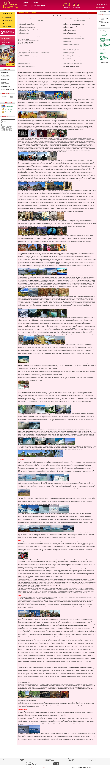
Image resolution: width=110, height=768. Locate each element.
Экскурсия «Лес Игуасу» (23, 39)
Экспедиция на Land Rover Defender (71, 66)
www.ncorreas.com (64, 687)
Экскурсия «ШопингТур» (23, 33)
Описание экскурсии (5, 75)
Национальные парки (5, 86)
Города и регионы (4, 73)
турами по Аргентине (48, 18)
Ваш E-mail (3, 121)
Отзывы (25, 2)
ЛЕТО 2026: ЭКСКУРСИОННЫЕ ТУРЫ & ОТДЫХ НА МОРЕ (104, 58)
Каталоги (25, 5)
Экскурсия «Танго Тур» (23, 26)
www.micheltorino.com (75, 625)
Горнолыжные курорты (5, 87)
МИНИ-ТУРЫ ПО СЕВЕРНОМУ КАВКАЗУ (103, 52)
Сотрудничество (45, 767)
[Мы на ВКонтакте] (78, 4)
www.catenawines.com (82, 688)
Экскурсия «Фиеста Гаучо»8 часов (26, 24)
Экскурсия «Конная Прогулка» (69, 30)
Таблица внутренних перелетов (7, 89)
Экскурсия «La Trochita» (68, 27)
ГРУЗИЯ (102, 19)
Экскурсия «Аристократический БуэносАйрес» (28, 29)
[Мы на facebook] (74, 4)
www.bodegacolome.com (23, 627)
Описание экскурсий (5, 76)
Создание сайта (81, 767)
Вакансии (34, 6)
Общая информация (5, 80)
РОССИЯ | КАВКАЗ (104, 18)
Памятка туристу (4, 85)
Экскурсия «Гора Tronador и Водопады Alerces (73, 26)
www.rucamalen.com (25, 690)
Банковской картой (9, 106)
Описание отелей (4, 72)
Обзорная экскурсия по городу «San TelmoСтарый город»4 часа (32, 23)
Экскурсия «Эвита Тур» (23, 30)
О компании (35, 2)
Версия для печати (91, 12)
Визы (24, 3)
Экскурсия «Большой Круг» (69, 23)
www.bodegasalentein (22, 688)
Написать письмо (101, 7)
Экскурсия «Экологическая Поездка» (26, 43)
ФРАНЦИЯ (103, 25)
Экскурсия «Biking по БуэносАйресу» (26, 27)
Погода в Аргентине (5, 83)
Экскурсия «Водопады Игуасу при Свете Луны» (29, 40)
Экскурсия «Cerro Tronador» (69, 29)
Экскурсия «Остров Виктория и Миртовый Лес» (73, 24)
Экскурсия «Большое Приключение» (26, 42)
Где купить (31, 767)
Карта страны (3, 82)
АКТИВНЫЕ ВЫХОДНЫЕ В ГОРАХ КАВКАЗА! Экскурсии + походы (105, 40)
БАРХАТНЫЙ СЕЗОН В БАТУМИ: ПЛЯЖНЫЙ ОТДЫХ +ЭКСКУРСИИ (104, 34)
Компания (3, 118)
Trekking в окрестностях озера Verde (71, 32)
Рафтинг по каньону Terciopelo (69, 33)
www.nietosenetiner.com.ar (61, 688)
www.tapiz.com (78, 687)
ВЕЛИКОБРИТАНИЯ (105, 22)
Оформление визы (5, 79)
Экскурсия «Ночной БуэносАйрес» (26, 32)
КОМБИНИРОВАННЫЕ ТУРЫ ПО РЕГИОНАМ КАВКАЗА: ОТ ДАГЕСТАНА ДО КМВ (105, 46)
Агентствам (35, 3)
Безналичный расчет (9, 111)
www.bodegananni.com (40, 627)
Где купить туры (66, 7)
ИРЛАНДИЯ (103, 24)
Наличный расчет (9, 109)
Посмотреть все (104, 62)
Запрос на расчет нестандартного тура (9, 32)
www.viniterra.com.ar (39, 688)
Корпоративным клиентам (38, 5)
